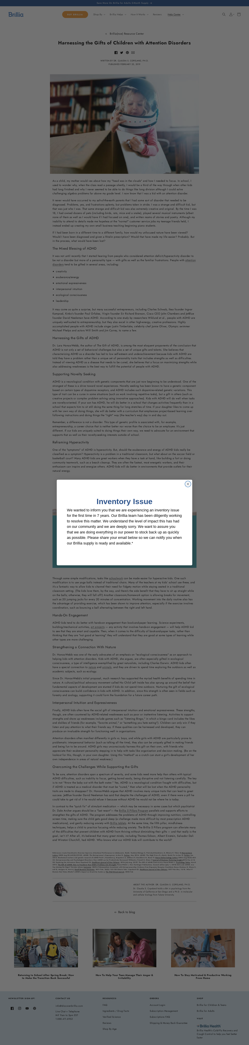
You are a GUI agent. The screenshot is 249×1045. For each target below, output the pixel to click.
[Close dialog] (188, 484)
